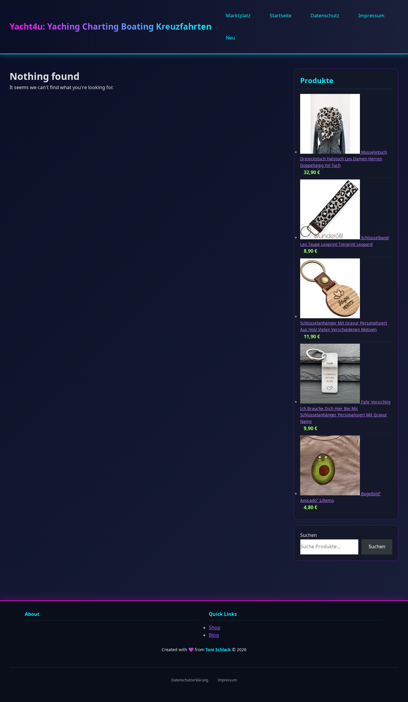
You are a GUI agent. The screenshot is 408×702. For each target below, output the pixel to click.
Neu (230, 37)
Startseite (281, 15)
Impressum (371, 15)
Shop (214, 627)
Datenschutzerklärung (189, 680)
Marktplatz (238, 15)
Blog (214, 635)
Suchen (308, 535)
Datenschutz (325, 15)
